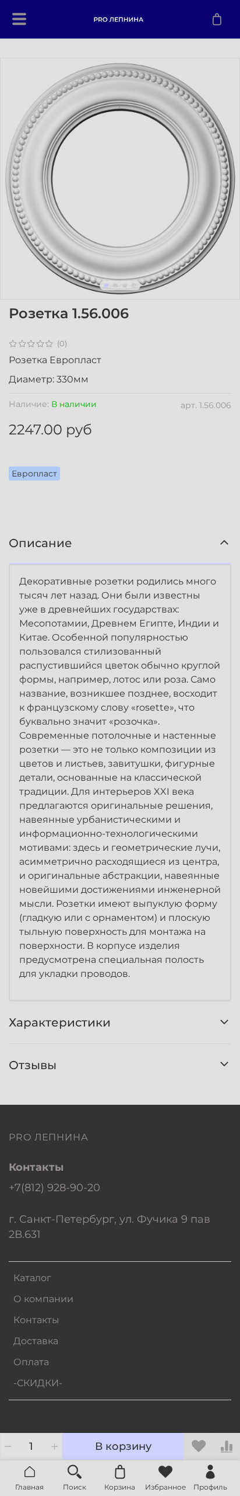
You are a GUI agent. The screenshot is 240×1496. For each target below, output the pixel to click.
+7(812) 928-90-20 (54, 1187)
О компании (43, 1298)
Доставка (35, 1341)
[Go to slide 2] (115, 285)
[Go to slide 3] (124, 285)
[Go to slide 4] (134, 285)
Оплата (31, 1362)
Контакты (36, 1319)
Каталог (32, 1277)
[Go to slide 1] (106, 285)
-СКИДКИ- (37, 1383)
